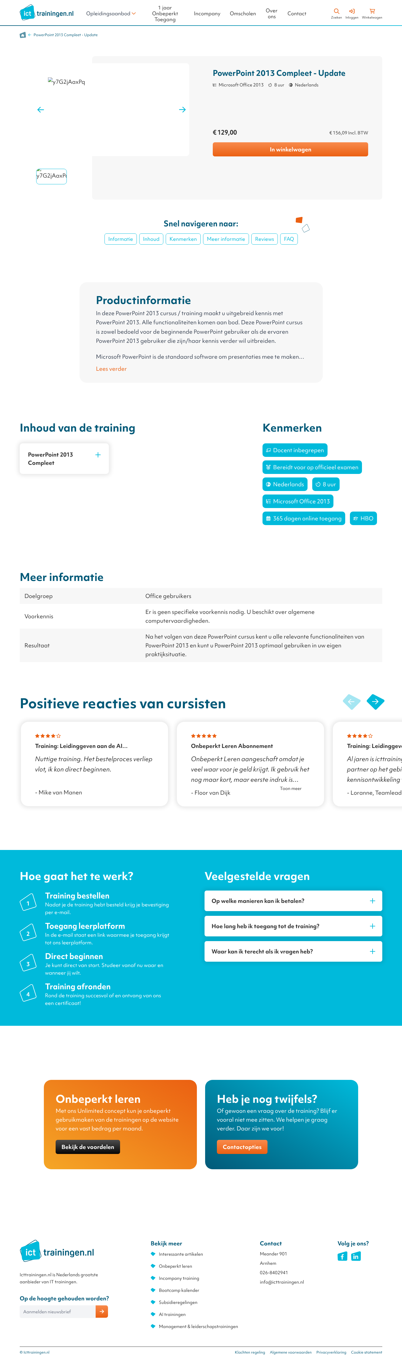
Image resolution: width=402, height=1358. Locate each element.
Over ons (272, 14)
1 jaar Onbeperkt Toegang (165, 14)
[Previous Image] (40, 110)
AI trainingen (172, 1314)
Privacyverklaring (331, 1352)
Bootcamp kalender (179, 1290)
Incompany (207, 14)
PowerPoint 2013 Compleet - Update (66, 34)
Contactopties (242, 1147)
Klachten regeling (250, 1352)
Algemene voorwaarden (291, 1352)
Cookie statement (366, 1352)
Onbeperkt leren (175, 1266)
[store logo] (46, 12)
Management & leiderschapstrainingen (198, 1326)
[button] (375, 702)
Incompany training (179, 1278)
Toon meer (291, 788)
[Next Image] (182, 110)
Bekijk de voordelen (88, 1147)
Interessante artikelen (181, 1254)
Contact (297, 14)
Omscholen (243, 14)
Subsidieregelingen (178, 1302)
